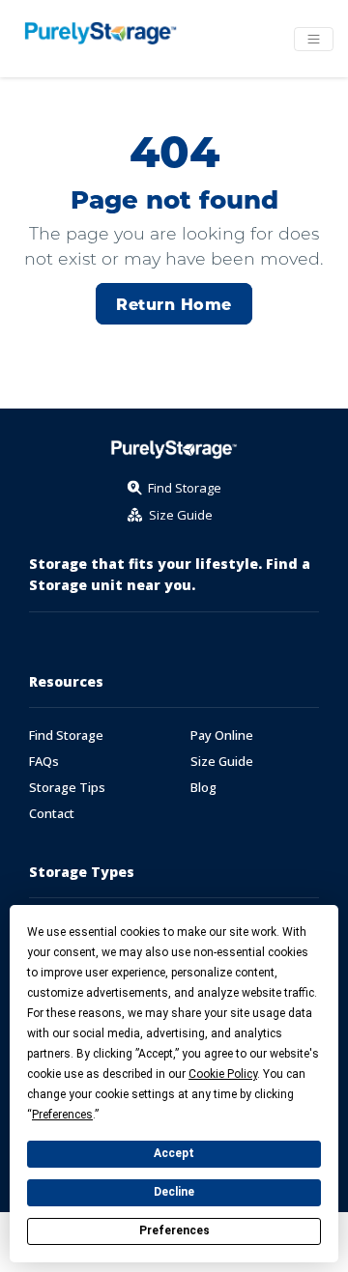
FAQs (44, 761)
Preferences (174, 1230)
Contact (51, 814)
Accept (174, 1153)
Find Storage (66, 735)
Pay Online (221, 735)
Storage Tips (67, 787)
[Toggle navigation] (314, 39)
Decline (174, 1192)
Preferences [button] (62, 1114)
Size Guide (221, 761)
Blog (203, 787)
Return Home (173, 304)
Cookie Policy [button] (222, 1074)
